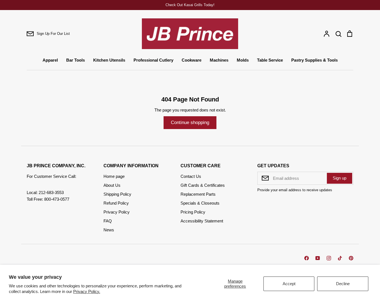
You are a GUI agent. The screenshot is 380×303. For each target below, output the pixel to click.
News (108, 229)
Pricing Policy (193, 212)
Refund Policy (116, 203)
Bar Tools (75, 60)
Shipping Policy (117, 194)
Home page (114, 176)
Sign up (339, 178)
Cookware (191, 60)
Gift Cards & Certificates (203, 185)
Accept (289, 283)
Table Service (270, 60)
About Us (111, 185)
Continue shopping (190, 122)
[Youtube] (317, 258)
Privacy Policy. (86, 291)
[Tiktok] (340, 258)
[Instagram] (328, 258)
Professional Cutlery (153, 60)
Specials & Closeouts (200, 203)
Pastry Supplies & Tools (314, 60)
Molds (243, 60)
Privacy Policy (116, 212)
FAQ (107, 221)
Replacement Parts (198, 194)
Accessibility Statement (202, 221)
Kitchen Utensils (109, 60)
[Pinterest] (351, 258)
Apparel (50, 60)
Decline (343, 283)
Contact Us (191, 176)
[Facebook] (306, 258)
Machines (219, 60)
